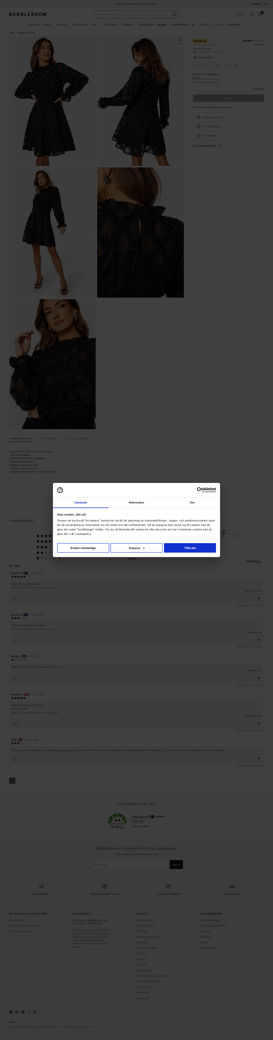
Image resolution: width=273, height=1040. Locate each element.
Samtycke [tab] (80, 502)
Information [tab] (136, 502)
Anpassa (134, 548)
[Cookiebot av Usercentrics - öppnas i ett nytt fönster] (199, 490)
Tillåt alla (190, 548)
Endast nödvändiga (83, 548)
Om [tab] (192, 502)
